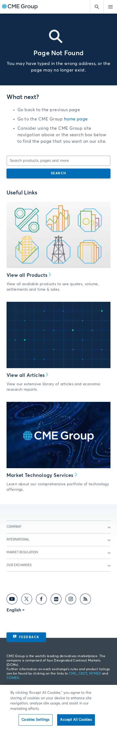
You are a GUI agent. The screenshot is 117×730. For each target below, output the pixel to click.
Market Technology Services (40, 475)
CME (72, 673)
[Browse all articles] (58, 335)
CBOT (82, 673)
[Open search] (96, 7)
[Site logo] (20, 7)
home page (76, 119)
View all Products (27, 275)
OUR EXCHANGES (19, 565)
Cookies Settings (35, 720)
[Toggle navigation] (110, 7)
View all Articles (26, 375)
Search (58, 173)
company (14, 526)
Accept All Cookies (76, 720)
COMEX (13, 678)
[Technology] (58, 435)
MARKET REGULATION (22, 552)
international (18, 539)
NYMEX (95, 673)
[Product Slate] (58, 235)
